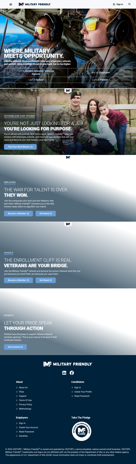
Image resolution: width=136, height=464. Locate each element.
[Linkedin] (64, 372)
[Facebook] (71, 372)
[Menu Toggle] (10, 4)
